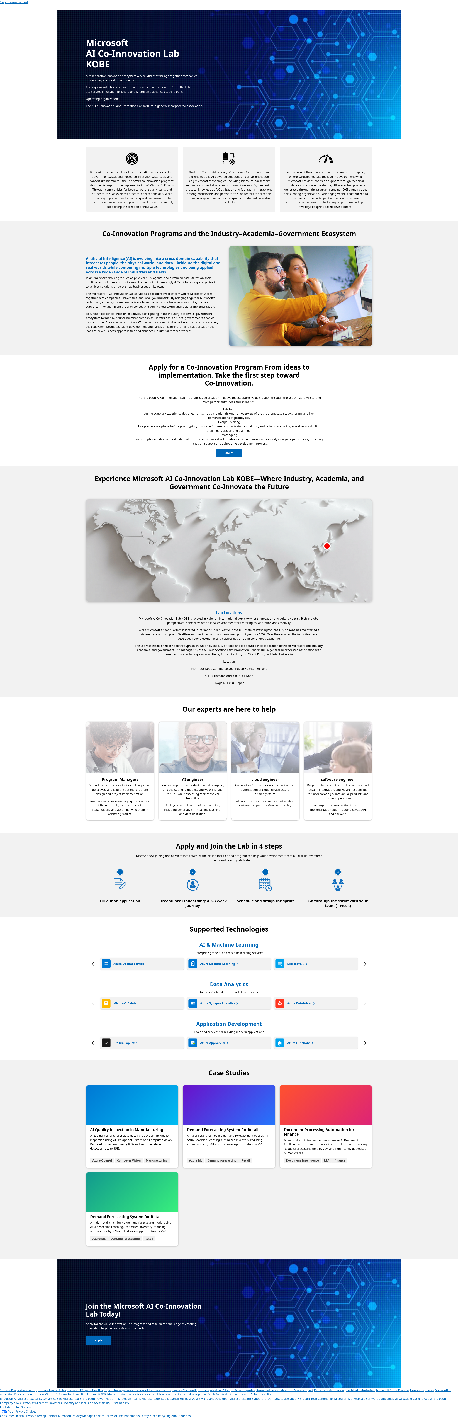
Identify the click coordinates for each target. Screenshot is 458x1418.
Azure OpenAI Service (128, 964)
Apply (229, 453)
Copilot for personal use (154, 1390)
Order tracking (335, 1390)
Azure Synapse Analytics (217, 1003)
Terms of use (114, 1416)
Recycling (164, 1416)
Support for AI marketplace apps (274, 1399)
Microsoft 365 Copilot (156, 1399)
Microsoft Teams (129, 1399)
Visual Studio (403, 1399)
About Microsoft (435, 1399)
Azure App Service (212, 1043)
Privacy (77, 1416)
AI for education (261, 1394)
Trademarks (131, 1416)
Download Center (268, 1390)
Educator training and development (183, 1394)
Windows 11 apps (222, 1390)
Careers (418, 1399)
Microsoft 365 (71, 1399)
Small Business (181, 1399)
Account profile (244, 1390)
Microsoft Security (29, 1399)
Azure (196, 1399)
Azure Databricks (299, 1003)
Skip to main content (14, 2)
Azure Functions (298, 1043)
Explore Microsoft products (190, 1390)
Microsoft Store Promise (392, 1390)
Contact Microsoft (59, 1416)
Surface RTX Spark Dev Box (85, 1390)
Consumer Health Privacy (17, 1416)
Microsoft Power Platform (99, 1399)
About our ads (181, 1416)
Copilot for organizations (121, 1390)
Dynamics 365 (52, 1399)
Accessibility (102, 1403)
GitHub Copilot (124, 1043)
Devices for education (29, 1394)
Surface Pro (8, 1390)
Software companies (380, 1399)
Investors (55, 1403)
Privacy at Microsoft (34, 1403)
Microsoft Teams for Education (65, 1394)
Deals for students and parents (229, 1394)
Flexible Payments (422, 1390)
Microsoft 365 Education (103, 1394)
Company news (10, 1403)
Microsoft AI (295, 964)
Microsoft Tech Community (315, 1399)
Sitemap (40, 1416)
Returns (319, 1390)
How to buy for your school (139, 1394)
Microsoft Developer (215, 1399)
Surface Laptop (27, 1390)
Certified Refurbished (360, 1390)
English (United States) (15, 1407)
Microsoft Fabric (125, 1003)
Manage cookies (93, 1416)
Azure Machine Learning (217, 964)
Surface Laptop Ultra (52, 1390)
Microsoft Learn (240, 1399)
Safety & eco (148, 1416)
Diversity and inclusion (78, 1403)
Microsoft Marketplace (349, 1399)
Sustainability (120, 1403)
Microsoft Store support (296, 1390)
